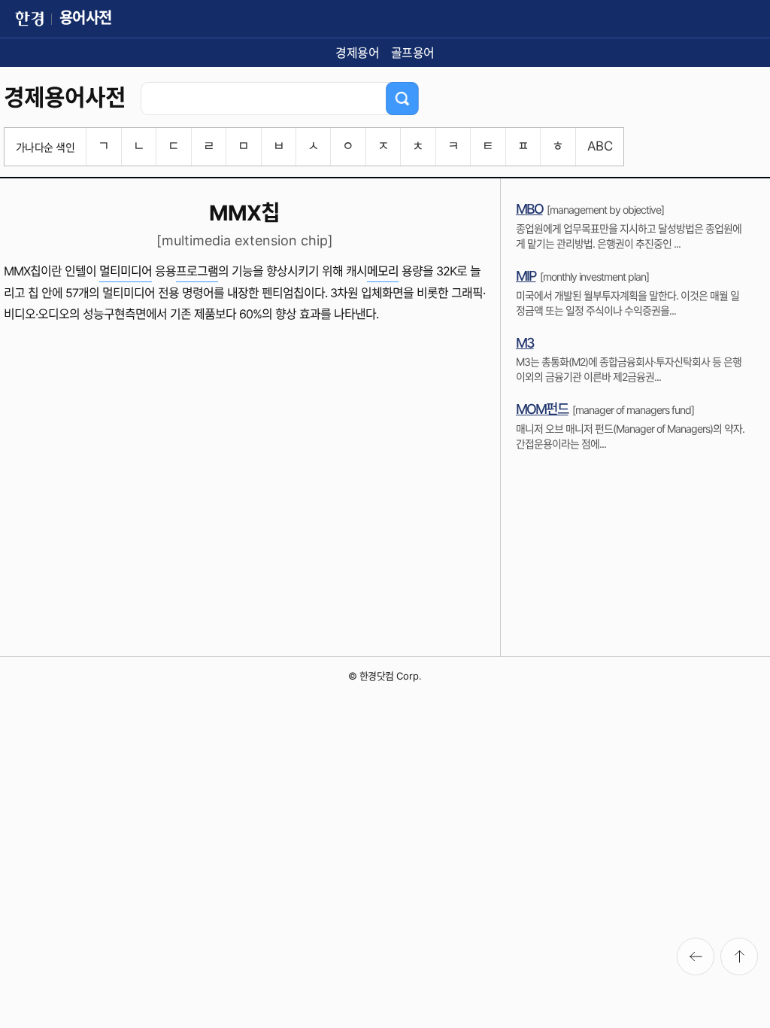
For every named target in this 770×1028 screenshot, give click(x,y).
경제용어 (357, 52)
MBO (529, 209)
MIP (526, 276)
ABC (599, 146)
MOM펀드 (542, 409)
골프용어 (413, 52)
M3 (525, 343)
